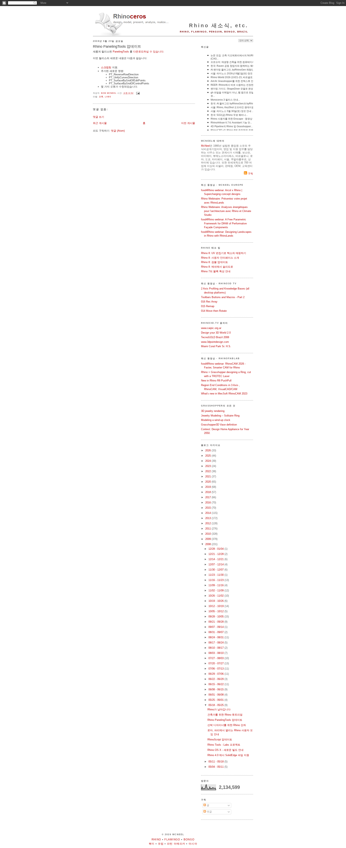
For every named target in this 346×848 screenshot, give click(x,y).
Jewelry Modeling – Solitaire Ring (220, 415)
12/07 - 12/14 (216, 564)
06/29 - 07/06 (216, 673)
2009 (208, 538)
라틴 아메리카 (176, 843)
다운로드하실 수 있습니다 (148, 51)
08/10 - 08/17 (216, 647)
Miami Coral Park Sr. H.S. (216, 346)
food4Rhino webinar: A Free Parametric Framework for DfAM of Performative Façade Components (224, 223)
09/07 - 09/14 (216, 626)
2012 (208, 523)
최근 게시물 (100, 123)
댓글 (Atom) (118, 130)
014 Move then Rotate (214, 310)
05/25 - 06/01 (216, 699)
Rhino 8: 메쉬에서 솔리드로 (217, 266)
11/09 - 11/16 (216, 585)
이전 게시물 (188, 123)
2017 (208, 497)
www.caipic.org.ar (211, 328)
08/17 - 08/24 (216, 642)
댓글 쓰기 (98, 116)
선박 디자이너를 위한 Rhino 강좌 (226, 725)
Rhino (156, 839)
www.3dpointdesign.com (215, 341)
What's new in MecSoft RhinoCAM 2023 (224, 393)
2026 (208, 450)
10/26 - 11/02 (216, 595)
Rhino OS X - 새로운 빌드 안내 (225, 749)
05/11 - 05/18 (216, 761)
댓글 (209, 811)
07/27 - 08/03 (216, 658)
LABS (108, 97)
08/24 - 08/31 (216, 637)
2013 (208, 518)
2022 (208, 471)
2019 (208, 486)
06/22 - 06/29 (216, 679)
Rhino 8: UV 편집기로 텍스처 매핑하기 (223, 253)
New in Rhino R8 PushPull (216, 380)
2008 (208, 544)
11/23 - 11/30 (216, 574)
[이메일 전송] (137, 93)
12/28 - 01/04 (216, 548)
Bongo (189, 839)
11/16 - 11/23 (216, 580)
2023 (208, 466)
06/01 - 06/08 (216, 694)
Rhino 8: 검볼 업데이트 (214, 262)
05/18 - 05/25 (216, 705)
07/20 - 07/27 (216, 663)
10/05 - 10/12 (216, 611)
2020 (208, 481)
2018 (208, 492)
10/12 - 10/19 (216, 606)
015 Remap (207, 306)
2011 (208, 528)
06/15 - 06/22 (216, 684)
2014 (208, 512)
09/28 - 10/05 (216, 616)
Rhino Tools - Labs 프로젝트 (223, 744)
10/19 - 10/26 (216, 600)
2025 (208, 455)
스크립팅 (106, 67)
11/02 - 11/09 (216, 590)
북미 (152, 843)
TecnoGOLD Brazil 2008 (215, 337)
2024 (208, 460)
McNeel (205, 145)
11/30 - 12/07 (216, 569)
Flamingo (172, 839)
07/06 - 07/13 (216, 668)
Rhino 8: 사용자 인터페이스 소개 (220, 257)
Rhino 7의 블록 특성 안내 (215, 271)
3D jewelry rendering (212, 410)
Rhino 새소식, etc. (218, 25)
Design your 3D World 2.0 (216, 332)
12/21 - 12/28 (216, 554)
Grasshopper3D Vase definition (219, 424)
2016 (208, 502)
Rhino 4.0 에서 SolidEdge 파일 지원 (228, 755)
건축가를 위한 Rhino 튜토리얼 (224, 714)
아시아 (193, 843)
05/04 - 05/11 (216, 766)
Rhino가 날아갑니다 (218, 709)
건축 (101, 97)
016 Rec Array (209, 301)
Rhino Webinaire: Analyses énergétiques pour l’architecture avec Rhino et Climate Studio (226, 211)
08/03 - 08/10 (216, 652)
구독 (250, 173)
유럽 (161, 843)
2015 (208, 507)
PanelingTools (121, 51)
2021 (208, 476)
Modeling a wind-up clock (215, 419)
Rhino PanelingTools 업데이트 (224, 719)
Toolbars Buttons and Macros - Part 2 (222, 297)
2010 (208, 533)
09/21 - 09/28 (216, 621)
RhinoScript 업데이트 (219, 739)
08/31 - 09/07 (216, 632)
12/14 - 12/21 (216, 559)
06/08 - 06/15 (216, 689)
